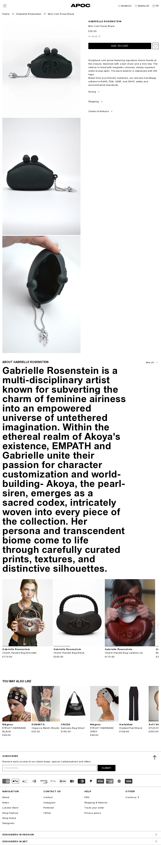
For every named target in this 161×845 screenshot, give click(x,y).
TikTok (47, 813)
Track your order (94, 807)
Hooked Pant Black (130, 728)
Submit (106, 768)
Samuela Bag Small (72, 728)
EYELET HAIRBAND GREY (102, 730)
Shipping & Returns (95, 802)
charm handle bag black (69, 652)
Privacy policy (92, 813)
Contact (48, 797)
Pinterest (48, 807)
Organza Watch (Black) (45, 728)
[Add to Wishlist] (155, 46)
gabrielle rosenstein (105, 21)
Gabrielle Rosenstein (28, 14)
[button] (4, 5)
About (5, 797)
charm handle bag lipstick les (124, 652)
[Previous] (5, 613)
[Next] (50, 613)
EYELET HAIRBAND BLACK (14, 730)
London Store (10, 807)
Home (5, 14)
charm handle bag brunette (19, 652)
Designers (8, 823)
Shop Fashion (10, 813)
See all (150, 362)
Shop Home (9, 818)
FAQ (86, 797)
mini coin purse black (61, 14)
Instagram (49, 802)
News (5, 802)
